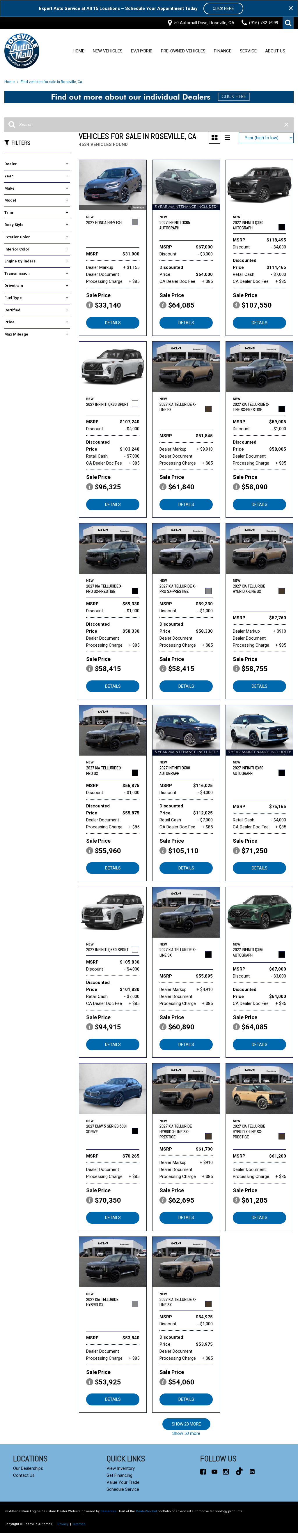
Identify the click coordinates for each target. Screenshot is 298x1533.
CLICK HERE (223, 8)
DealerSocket (146, 1511)
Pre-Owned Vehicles (183, 51)
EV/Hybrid (141, 51)
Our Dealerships (28, 1468)
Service (248, 51)
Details (113, 322)
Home (78, 51)
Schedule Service (123, 1489)
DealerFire (108, 1511)
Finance (222, 51)
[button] (288, 23)
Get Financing (119, 1475)
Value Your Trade (123, 1482)
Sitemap (79, 1524)
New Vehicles (108, 51)
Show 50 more (186, 1433)
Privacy (62, 1524)
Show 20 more (186, 1424)
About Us (275, 51)
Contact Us (24, 1475)
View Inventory (121, 1468)
